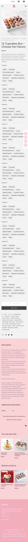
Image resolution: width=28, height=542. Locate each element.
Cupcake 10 (5, 241)
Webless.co (16, 539)
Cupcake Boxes (15, 38)
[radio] (4, 69)
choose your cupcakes (7, 320)
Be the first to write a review (14, 419)
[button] (14, 419)
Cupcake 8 (4, 202)
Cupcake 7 (4, 182)
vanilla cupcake (5, 329)
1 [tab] (13, 491)
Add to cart (14, 308)
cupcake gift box (18, 320)
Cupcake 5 (4, 143)
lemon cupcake (19, 321)
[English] (24, 1)
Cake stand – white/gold (4, 453)
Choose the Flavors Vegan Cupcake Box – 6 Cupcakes (21, 454)
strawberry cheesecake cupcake (10, 327)
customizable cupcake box (8, 321)
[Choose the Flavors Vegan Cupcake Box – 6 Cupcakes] (21, 445)
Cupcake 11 (5, 261)
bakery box (7, 316)
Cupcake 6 (4, 163)
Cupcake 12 (5, 280)
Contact (13, 1)
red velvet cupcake (6, 325)
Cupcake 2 (4, 85)
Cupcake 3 (4, 104)
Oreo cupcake (5, 323)
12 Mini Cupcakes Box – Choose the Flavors (21, 485)
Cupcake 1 (4, 65)
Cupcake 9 (4, 222)
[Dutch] (18, 1)
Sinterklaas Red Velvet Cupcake (7, 485)
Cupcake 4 (4, 124)
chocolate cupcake (14, 318)
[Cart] (26, 6)
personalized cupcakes (15, 323)
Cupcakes (8, 38)
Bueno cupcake (15, 316)
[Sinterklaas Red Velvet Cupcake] (7, 476)
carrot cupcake (5, 318)
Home (2, 38)
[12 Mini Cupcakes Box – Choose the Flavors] (21, 476)
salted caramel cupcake (18, 325)
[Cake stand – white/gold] (7, 445)
